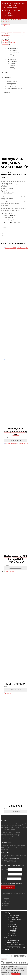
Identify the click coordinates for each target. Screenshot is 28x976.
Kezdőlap (3, 32)
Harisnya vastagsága (10, 220)
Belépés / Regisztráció (13, 10)
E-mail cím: (4, 878)
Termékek (9, 32)
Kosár (8, 12)
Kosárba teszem (16, 440)
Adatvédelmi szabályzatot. (15, 883)
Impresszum (6, 903)
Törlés (18, 222)
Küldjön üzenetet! (5, 852)
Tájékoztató (5, 974)
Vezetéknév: (4, 869)
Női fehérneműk (17, 32)
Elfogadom (15, 974)
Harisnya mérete (8, 217)
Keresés (3, 959)
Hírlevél (9, 14)
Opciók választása (15, 811)
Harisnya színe (8, 213)
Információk (6, 898)
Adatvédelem (7, 899)
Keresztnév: (4, 874)
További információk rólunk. (7, 838)
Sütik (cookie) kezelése (9, 901)
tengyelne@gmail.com (13, 858)
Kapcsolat (10, 15)
